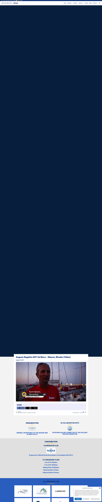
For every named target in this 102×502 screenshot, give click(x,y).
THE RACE (69, 3)
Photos (86, 3)
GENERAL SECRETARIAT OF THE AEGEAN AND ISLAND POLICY (32, 433)
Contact (95, 3)
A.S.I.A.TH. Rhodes (51, 462)
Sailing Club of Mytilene (51, 467)
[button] (99, 488)
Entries (75, 3)
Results (81, 3)
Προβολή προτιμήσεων (95, 498)
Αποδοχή (78, 498)
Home (65, 3)
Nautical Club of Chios (51, 470)
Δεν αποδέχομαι (86, 498)
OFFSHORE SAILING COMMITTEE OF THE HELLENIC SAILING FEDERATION (69, 433)
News (90, 3)
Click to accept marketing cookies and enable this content (51, 382)
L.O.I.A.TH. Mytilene (51, 465)
